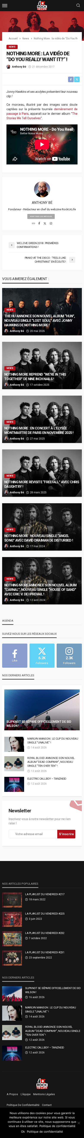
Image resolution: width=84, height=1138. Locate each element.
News (12, 46)
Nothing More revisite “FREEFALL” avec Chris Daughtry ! (41, 484)
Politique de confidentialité (23, 1105)
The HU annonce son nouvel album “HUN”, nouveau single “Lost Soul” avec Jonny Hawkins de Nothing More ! (39, 320)
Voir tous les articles (41, 216)
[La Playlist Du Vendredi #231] (12, 958)
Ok (23, 1131)
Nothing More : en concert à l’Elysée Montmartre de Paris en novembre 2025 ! (38, 430)
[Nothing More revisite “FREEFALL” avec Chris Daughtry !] (42, 473)
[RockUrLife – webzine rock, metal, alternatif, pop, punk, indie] (42, 1083)
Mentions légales (44, 1094)
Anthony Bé (19, 66)
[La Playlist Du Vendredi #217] (12, 899)
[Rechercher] (78, 5)
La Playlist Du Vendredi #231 (44, 952)
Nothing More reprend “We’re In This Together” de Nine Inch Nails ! (35, 376)
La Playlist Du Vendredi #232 (44, 933)
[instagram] (51, 223)
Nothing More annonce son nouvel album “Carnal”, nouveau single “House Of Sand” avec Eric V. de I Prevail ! (40, 589)
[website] (33, 223)
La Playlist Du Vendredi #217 (44, 894)
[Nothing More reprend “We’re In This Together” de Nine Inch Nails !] (42, 365)
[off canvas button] (4, 5)
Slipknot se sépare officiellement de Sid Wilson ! (38, 724)
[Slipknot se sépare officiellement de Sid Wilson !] (42, 709)
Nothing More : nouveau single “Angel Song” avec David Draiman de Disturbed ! (38, 538)
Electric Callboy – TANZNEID (46, 778)
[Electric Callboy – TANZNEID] (14, 784)
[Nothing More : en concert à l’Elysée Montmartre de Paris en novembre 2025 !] (42, 419)
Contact (47, 1105)
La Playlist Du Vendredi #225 (44, 913)
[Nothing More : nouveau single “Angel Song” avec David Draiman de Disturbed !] (42, 527)
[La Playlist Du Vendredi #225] (12, 919)
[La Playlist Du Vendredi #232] (12, 938)
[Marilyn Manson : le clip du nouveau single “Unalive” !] (14, 744)
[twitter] (45, 223)
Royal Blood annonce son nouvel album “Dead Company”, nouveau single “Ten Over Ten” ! (51, 761)
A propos (12, 1094)
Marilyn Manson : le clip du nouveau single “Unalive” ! (52, 740)
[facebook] (39, 223)
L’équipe (26, 1094)
